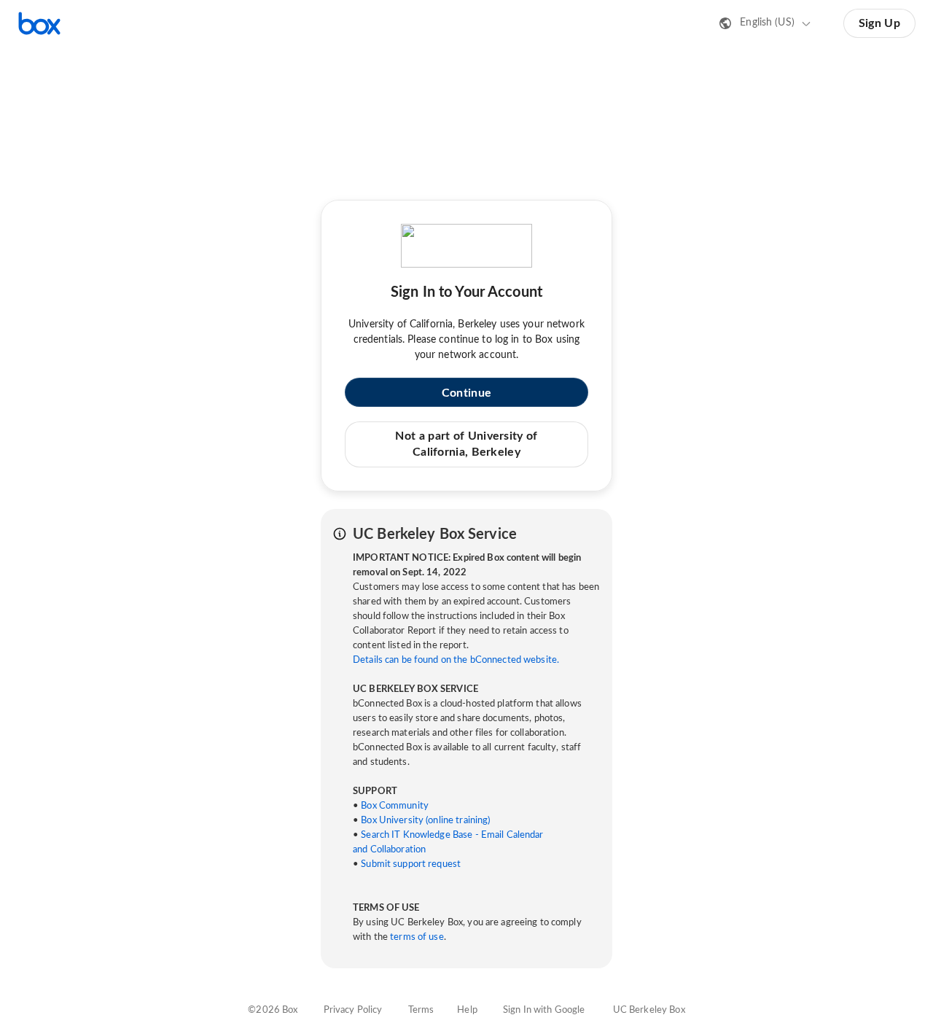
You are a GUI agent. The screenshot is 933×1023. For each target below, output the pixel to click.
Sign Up (879, 23)
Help (467, 1010)
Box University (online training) (425, 820)
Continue (466, 393)
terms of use (417, 937)
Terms (421, 1010)
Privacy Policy (353, 1010)
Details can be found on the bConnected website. (456, 660)
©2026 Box (272, 1010)
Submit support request (411, 864)
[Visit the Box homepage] (39, 23)
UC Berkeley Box (649, 1010)
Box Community (395, 806)
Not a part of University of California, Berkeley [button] (466, 444)
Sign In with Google (544, 1010)
